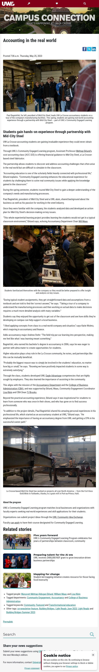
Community (29, 605)
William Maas (60, 594)
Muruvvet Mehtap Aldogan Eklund (37, 594)
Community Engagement (38, 597)
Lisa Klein (75, 594)
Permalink (8, 621)
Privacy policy (72, 666)
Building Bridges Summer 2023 (20, 612)
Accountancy (57, 597)
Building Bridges (46, 608)
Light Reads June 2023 (66, 608)
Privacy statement (32, 668)
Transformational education (62, 605)
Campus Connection (49, 17)
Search (9, 634)
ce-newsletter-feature (27, 608)
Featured (40, 605)
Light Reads (83, 608)
